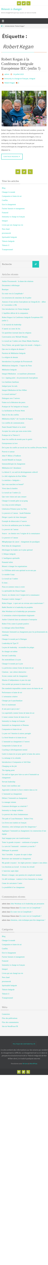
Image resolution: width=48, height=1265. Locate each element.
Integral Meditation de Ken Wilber (14, 388)
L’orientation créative (10, 695)
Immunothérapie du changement (13, 462)
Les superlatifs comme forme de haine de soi (18, 711)
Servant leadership (8, 780)
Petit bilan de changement (11, 544)
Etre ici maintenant (9, 703)
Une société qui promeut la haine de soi (16, 682)
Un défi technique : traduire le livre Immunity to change (22, 877)
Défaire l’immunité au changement (14, 796)
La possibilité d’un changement (13, 885)
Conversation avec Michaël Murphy (15, 335)
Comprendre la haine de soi (12, 744)
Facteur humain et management (13, 207)
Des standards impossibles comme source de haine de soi (22, 686)
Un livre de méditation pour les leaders (16, 523)
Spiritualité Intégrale (9, 235)
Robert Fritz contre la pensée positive (15, 622)
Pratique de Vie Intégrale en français (15, 405)
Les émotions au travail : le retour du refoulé (18, 865)
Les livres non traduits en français (14, 821)
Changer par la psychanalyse (12, 699)
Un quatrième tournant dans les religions (16, 331)
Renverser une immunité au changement (16, 857)
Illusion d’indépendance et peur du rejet (16, 678)
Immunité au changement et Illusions (15, 723)
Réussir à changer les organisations (14, 564)
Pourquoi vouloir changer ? (12, 597)
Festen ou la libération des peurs (13, 401)
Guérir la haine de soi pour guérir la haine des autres (21, 752)
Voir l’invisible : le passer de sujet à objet (17, 853)
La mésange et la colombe (11, 756)
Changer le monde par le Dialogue (14, 637)
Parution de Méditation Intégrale (13, 351)
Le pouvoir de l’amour (10, 528)
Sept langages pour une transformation (16, 836)
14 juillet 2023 (18, 74)
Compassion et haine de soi (12, 194)
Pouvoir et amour (8, 450)
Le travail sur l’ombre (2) (11, 491)
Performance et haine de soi (12, 691)
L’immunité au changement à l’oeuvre (16, 740)
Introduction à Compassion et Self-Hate (16, 760)
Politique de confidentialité (24, 1042)
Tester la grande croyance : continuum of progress (20, 840)
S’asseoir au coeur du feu (11, 327)
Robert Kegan (9, 81)
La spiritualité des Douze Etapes (13, 589)
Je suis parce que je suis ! (11, 707)
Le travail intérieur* (9, 392)
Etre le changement (9, 203)
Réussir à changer (11, 9)
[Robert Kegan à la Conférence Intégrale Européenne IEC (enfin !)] (24, 106)
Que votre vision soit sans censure (14, 495)
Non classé (6, 227)
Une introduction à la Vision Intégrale (15, 307)
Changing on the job (9, 764)
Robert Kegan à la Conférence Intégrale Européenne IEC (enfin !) (20, 63)
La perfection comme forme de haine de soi (18, 666)
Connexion (6, 1012)
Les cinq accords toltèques (11, 503)
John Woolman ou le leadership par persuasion (18, 609)
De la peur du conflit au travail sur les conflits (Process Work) (24, 446)
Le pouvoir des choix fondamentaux (15, 813)
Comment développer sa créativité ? (15, 804)
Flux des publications (9, 1016)
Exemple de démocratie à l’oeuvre (14, 519)
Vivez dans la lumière (10, 487)
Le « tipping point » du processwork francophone (20, 376)
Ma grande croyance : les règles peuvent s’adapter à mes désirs (24, 861)
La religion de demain (10, 356)
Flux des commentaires (10, 1020)
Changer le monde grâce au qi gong (15, 499)
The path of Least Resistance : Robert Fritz (17, 817)
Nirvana (25, 1062)
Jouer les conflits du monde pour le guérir (17, 437)
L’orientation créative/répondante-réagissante (18, 614)
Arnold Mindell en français (12, 458)
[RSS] (28, 3)
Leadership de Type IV (10, 641)
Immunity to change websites (12, 808)
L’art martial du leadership (11, 323)
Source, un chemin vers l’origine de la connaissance (20, 593)
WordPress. (33, 1062)
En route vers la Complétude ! (13, 292)
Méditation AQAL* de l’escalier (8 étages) (17, 417)
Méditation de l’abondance (11, 466)
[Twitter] (24, 3)
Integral (32, 78)
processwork (6, 231)
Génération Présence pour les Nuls (14, 507)
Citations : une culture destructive (14, 670)
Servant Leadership (9, 654)
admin (6, 74)
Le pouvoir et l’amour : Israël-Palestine (16, 511)
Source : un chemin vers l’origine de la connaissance (21, 532)
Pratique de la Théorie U (11, 433)
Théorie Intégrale (8, 239)
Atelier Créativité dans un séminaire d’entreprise (19, 618)
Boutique (5, 288)
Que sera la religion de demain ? (13, 347)
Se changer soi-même (9, 650)
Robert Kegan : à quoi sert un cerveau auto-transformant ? (23, 601)
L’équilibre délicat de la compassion (15, 311)
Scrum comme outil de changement (15, 674)
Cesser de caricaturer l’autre (12, 881)
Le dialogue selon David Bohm (13, 626)
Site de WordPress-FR (10, 1025)
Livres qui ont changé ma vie (12, 223)
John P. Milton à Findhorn (11, 454)
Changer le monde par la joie (12, 662)
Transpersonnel (7, 248)
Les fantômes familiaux (10, 380)
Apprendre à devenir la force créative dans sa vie (19, 788)
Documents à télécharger (11, 283)
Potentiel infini (7, 560)
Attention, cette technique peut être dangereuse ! (19, 825)
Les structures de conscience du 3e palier (16, 296)
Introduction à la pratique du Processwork (17, 360)
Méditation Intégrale (9, 368)
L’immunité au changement (12, 792)
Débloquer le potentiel (10, 849)
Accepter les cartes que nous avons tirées (16, 429)
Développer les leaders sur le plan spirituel (17, 548)
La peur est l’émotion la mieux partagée (16, 732)
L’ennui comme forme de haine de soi (15, 715)
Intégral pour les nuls (9, 384)
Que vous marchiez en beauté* (13, 482)
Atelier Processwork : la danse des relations (17, 279)
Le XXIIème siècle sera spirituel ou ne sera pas (19, 568)
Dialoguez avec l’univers (11, 396)
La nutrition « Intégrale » (11, 478)
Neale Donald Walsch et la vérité (14, 425)
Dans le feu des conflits (10, 413)
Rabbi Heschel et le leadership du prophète (17, 605)
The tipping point (8, 768)
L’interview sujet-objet (10, 869)
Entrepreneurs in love (10, 442)
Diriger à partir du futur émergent (14, 515)
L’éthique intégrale (9, 552)
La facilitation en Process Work (13, 409)
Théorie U (5, 244)
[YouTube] (19, 3)
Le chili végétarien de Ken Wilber (14, 474)
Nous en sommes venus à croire (13, 585)
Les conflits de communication (13, 421)
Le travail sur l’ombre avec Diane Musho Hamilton (20, 339)
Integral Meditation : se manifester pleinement (18, 372)
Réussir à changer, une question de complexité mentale (21, 873)
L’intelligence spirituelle (11, 556)
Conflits (5, 198)
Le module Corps (8, 573)
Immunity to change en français (16, 78)
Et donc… (5, 581)
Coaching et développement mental (14, 748)
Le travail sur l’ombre (10, 577)
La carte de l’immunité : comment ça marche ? (19, 844)
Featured (5, 211)
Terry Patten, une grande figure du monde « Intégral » (21, 343)
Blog (3, 186)
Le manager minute (9, 800)
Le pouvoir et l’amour (10, 536)
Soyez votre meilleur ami (11, 784)
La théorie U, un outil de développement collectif (20, 470)
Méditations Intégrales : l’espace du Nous (17, 364)
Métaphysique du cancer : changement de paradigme (21, 540)
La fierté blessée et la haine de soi (14, 736)
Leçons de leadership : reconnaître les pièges (18, 646)
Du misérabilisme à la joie (11, 658)
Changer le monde (8, 190)
